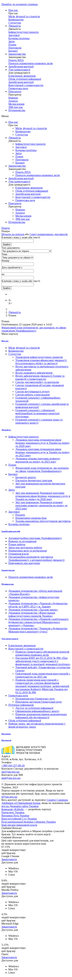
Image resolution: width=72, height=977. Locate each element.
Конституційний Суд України (19, 818)
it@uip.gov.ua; (9, 796)
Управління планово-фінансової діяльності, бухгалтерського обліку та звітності (41, 362)
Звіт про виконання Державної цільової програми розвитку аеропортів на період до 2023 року (41, 505)
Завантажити (9, 859)
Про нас (13, 10)
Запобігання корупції (21, 66)
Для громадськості (19, 69)
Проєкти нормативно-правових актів (30, 63)
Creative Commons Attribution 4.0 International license (34, 801)
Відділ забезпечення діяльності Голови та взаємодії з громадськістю (39, 377)
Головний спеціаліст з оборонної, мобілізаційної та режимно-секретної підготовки (37, 413)
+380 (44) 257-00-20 (13, 765)
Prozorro (20, 514)
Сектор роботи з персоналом (32, 394)
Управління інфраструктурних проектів (39, 357)
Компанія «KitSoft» (12, 809)
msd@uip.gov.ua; (11, 778)
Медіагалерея (16, 103)
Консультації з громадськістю (25, 85)
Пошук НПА (16, 60)
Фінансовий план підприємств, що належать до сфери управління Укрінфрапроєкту (33, 329)
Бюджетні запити (25, 477)
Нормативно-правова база (30, 517)
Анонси (13, 100)
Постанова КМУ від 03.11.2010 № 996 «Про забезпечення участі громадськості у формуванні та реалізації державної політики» (42, 661)
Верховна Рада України (15, 815)
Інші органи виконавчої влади (19, 824)
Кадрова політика (19, 38)
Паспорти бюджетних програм (33, 480)
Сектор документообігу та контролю (37, 382)
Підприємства (16, 110)
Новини (13, 97)
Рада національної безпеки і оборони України (28, 821)
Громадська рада (18, 88)
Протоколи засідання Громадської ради (38, 701)
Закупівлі (14, 35)
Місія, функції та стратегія (24, 16)
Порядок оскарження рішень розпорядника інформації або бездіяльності (41, 716)
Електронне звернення (21, 75)
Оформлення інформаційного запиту (37, 711)
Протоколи (14, 47)
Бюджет (13, 50)
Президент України (12, 812)
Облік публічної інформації (24, 78)
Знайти (6, 244)
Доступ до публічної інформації (34, 708)
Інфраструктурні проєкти (23, 32)
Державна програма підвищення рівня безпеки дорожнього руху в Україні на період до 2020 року (42, 443)
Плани (12, 44)
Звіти (11, 41)
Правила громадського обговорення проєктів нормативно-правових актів (42, 653)
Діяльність (14, 25)
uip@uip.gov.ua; (10, 771)
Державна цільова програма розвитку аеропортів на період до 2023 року (37, 460)
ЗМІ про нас (15, 107)
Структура (14, 22)
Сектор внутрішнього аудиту (32, 391)
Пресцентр (14, 91)
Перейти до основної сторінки (19, 4)
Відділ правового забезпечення (33, 372)
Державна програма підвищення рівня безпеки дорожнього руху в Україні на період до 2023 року (42, 452)
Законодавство (17, 53)
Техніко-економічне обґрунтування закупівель (43, 521)
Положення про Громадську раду (35, 698)
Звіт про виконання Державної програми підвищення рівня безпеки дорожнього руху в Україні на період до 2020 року (42, 496)
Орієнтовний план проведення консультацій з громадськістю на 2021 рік (42, 675)
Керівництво (16, 19)
